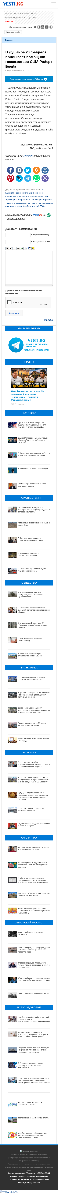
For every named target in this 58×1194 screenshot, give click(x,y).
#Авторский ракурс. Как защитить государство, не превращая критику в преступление (34, 965)
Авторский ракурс (22, 13)
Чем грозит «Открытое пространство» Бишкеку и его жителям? (34, 894)
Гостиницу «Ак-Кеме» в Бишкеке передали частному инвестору (31, 678)
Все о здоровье (29, 18)
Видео (34, 13)
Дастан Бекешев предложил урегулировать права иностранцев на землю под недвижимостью (34, 710)
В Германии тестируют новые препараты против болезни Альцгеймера (30, 1065)
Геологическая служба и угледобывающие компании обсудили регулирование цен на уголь (34, 764)
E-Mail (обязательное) (40, 242)
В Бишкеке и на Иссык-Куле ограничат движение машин (30, 655)
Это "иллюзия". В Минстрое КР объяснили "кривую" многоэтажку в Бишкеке (32, 625)
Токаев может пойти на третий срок (33, 469)
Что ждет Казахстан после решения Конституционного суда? (33, 848)
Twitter (35, 27)
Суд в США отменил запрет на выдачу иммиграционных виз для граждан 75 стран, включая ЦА (32, 425)
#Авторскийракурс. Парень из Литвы (33, 993)
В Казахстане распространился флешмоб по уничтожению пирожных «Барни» (34, 610)
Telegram (51, 27)
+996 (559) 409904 (15, 219)
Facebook (39, 27)
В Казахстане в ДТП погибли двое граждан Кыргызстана (32, 570)
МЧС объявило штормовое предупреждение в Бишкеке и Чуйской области (30, 594)
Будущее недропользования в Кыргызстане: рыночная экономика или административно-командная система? (33, 796)
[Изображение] (22, 248)
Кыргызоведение (13, 18)
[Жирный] (7, 248)
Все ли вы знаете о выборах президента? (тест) (30, 1104)
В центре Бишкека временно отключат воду (30, 639)
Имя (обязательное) (40, 235)
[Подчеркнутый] (14, 248)
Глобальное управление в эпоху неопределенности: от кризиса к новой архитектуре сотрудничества (33, 880)
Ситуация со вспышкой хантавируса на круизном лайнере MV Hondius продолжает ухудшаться (33, 1050)
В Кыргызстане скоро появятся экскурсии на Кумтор (31, 809)
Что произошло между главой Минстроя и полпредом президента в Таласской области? (34, 510)
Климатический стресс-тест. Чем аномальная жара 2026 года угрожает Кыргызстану (34, 911)
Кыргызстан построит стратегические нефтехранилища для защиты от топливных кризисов (34, 695)
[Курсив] (10, 248)
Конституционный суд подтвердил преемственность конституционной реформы (33, 865)
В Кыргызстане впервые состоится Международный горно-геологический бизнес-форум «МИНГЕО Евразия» (34, 780)
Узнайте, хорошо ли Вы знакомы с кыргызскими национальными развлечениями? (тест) (32, 1135)
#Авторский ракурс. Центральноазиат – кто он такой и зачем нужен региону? (34, 979)
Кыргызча (10, 22)
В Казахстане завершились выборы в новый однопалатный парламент (34, 454)
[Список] (29, 248)
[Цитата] (25, 248)
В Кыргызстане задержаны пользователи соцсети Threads (31, 539)
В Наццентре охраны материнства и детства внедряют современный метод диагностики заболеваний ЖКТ (34, 1080)
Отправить (14, 313)
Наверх (48, 319)
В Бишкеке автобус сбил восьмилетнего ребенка (28, 554)
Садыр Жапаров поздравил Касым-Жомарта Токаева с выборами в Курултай (33, 440)
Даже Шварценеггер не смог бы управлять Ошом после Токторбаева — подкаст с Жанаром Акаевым (27, 395)
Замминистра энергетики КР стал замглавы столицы (32, 485)
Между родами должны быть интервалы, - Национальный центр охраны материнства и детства (33, 1034)
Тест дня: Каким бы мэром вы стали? (33, 1118)
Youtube (43, 27)
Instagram (47, 27)
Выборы (8, 13)
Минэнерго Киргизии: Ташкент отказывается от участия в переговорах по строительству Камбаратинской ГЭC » (29, 202)
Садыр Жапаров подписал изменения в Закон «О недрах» (34, 825)
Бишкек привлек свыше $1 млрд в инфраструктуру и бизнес (32, 724)
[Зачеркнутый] (18, 248)
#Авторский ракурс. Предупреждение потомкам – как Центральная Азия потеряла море (34, 950)
